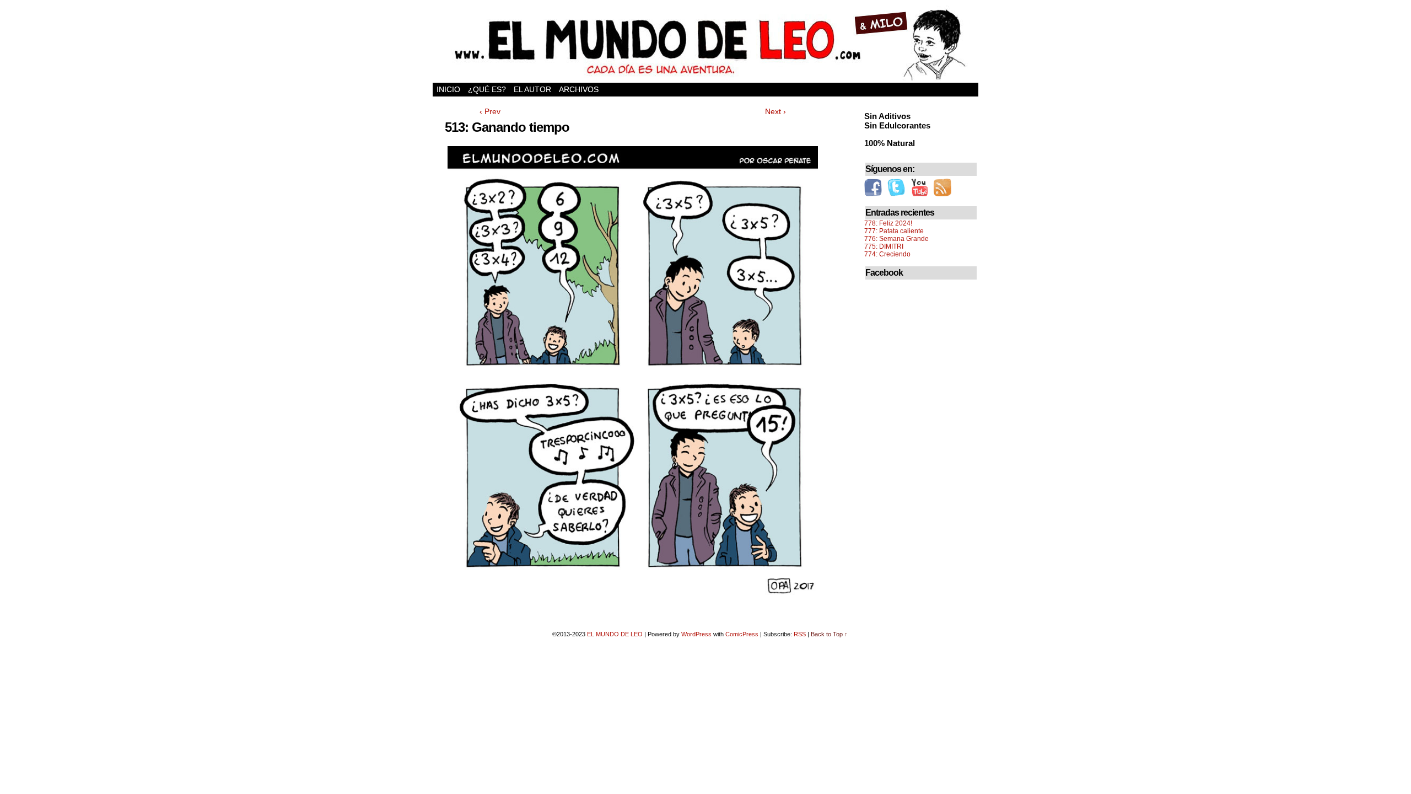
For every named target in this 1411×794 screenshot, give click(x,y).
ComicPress (741, 634)
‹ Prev (490, 111)
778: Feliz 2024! (888, 223)
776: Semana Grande (896, 239)
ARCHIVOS (579, 89)
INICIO (448, 89)
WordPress (696, 634)
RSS (800, 634)
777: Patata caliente (894, 231)
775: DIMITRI (883, 246)
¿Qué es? (487, 89)
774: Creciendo (887, 254)
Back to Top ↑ (829, 634)
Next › (775, 111)
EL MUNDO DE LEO (615, 634)
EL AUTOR (532, 89)
